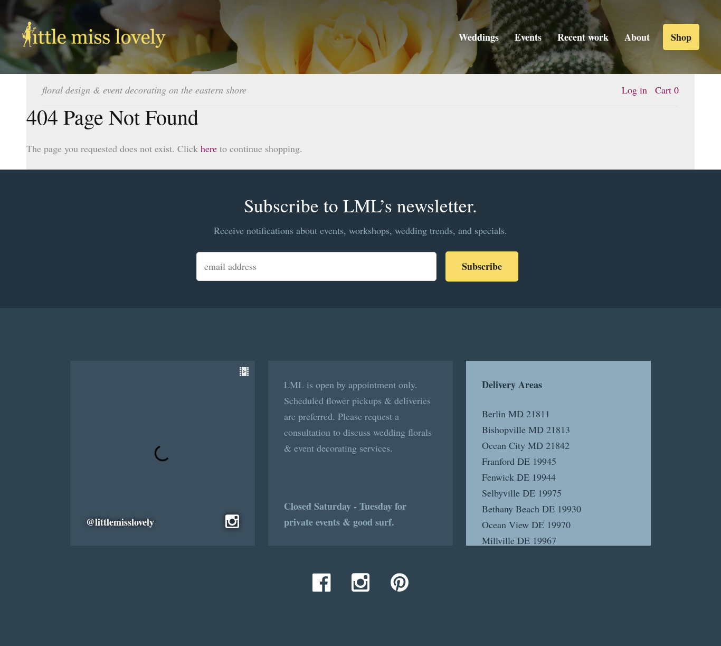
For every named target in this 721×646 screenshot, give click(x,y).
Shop (681, 37)
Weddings (479, 37)
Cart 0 (667, 89)
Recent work (583, 37)
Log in (634, 89)
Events (528, 37)
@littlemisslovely (120, 522)
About (637, 37)
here (209, 148)
